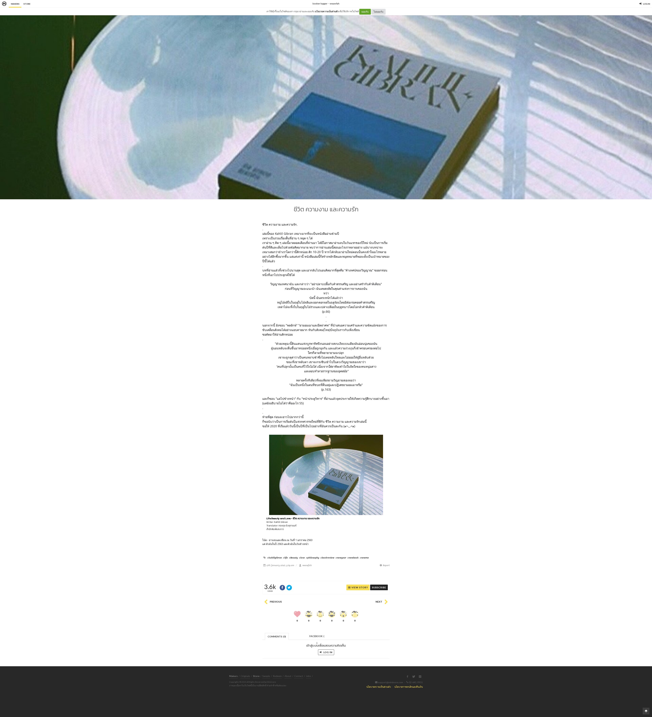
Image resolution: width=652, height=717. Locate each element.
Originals (245, 676)
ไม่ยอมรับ (378, 11)
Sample (266, 676)
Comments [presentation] (277, 636)
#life (285, 557)
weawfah (334, 3)
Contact (298, 676)
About (288, 676)
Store (26, 4)
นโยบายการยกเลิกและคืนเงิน (408, 686)
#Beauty (293, 557)
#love (302, 557)
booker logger (320, 3)
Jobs (308, 676)
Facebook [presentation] (316, 637)
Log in (327, 652)
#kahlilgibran (274, 557)
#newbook (353, 557)
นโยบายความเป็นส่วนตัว (327, 11)
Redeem (277, 676)
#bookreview (327, 557)
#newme (364, 557)
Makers (15, 4)
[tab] (277, 636)
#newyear (341, 557)
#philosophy (312, 557)
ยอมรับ (365, 11)
